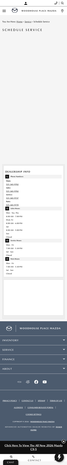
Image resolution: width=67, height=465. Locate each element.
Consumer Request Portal (40, 407)
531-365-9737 (12, 198)
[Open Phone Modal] (56, 3)
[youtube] (44, 381)
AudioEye (18, 407)
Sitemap (41, 401)
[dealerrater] (27, 381)
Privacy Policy (10, 401)
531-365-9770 (12, 205)
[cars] (19, 381)
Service (28, 21)
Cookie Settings (33, 414)
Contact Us (27, 401)
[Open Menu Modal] (4, 10)
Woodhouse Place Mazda (42, 422)
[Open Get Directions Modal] (62, 10)
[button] (64, 441)
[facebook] (36, 381)
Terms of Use (56, 401)
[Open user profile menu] (26, 3)
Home (19, 21)
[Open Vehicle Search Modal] (63, 3)
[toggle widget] (59, 457)
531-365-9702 (12, 184)
